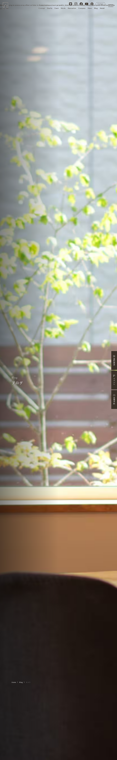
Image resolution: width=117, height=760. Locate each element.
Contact (100, 4)
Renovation (72, 8)
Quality (49, 8)
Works (63, 8)
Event (57, 8)
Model (102, 8)
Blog (96, 8)
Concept (42, 8)
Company (81, 8)
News (90, 8)
